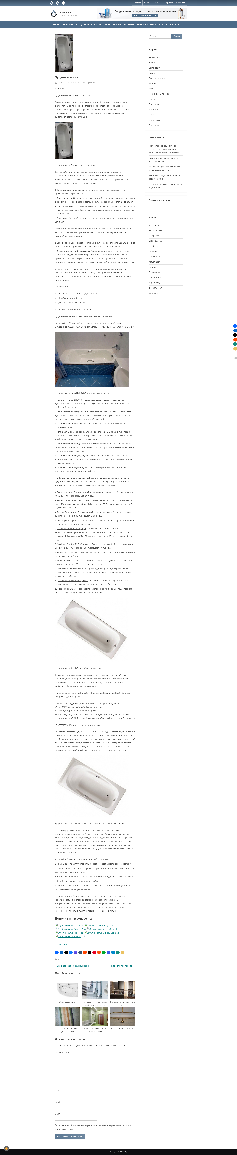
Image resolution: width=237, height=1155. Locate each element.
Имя (57, 1090)
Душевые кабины (88, 24)
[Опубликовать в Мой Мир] (69, 933)
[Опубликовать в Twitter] (68, 936)
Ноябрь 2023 (155, 246)
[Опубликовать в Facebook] (69, 925)
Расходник (65, 12)
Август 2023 (154, 262)
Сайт (57, 1114)
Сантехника (67, 24)
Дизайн (152, 73)
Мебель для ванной (146, 24)
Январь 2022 (154, 272)
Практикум (154, 104)
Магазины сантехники (153, 3)
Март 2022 (153, 267)
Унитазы (117, 24)
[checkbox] (6, 1148)
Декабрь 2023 (155, 241)
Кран (151, 89)
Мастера (137, 3)
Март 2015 (153, 293)
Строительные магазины (175, 3)
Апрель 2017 (154, 283)
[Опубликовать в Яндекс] (85, 936)
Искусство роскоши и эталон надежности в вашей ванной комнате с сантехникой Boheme (164, 149)
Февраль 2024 (155, 230)
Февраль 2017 (155, 288)
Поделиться (61, 944)
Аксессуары (154, 57)
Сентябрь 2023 (156, 256)
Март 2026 (154, 225)
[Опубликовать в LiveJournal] (102, 929)
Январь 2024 (154, 236)
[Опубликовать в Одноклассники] (102, 933)
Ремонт (152, 115)
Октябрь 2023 (155, 251)
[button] (57, 952)
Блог (160, 24)
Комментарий (62, 1052)
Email (58, 1102)
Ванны (107, 24)
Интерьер (153, 83)
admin (73, 82)
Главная (55, 24)
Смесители (154, 125)
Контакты (174, 24)
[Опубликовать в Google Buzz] (100, 925)
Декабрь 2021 (155, 277)
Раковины (129, 24)
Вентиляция (154, 68)
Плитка (152, 99)
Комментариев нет (88, 82)
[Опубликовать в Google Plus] (71, 929)
